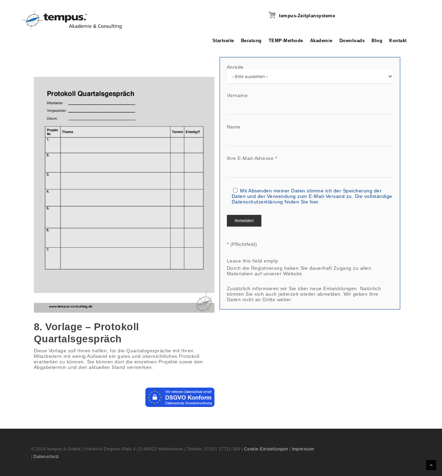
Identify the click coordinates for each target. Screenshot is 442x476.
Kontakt (398, 40)
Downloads (352, 40)
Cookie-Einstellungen (266, 449)
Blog (377, 40)
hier (314, 201)
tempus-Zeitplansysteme (307, 15)
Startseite (223, 40)
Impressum (303, 449)
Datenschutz (46, 456)
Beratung (251, 40)
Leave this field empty (252, 261)
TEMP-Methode (286, 40)
